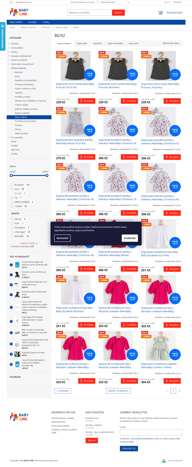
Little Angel (22, 232)
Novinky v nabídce (94, 425)
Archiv (91, 440)
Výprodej (15, 149)
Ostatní (14, 145)
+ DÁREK (21, 206)
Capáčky (19, 92)
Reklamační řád (108, 2)
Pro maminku (17, 137)
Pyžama (18, 125)
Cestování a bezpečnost (22, 64)
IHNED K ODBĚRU (24, 202)
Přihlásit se (129, 448)
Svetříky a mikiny (22, 96)
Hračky (14, 52)
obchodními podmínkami (142, 438)
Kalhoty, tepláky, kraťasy (26, 109)
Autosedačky (17, 47)
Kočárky (15, 43)
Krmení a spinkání (19, 60)
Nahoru (64, 390)
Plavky (18, 129)
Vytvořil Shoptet (175, 460)
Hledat (118, 12)
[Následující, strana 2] (173, 391)
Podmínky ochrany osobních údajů (64, 431)
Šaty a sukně (21, 117)
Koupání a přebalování (21, 56)
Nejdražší (97, 43)
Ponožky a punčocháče (25, 121)
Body (17, 76)
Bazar (13, 141)
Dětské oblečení (18, 68)
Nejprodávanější (115, 43)
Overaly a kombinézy (24, 84)
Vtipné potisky (21, 133)
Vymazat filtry (27, 243)
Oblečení (18, 72)
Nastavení (62, 238)
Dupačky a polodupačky (26, 80)
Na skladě (22, 184)
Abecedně (133, 43)
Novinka (20, 193)
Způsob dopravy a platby (83, 2)
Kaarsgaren (22, 227)
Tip (18, 197)
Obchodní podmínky (60, 425)
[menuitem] (16, 22)
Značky (14, 153)
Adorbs (20, 219)
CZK (166, 2)
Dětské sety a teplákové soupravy (30, 100)
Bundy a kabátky (22, 113)
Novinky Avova (92, 418)
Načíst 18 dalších (118, 390)
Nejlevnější (82, 43)
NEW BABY (22, 236)
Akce (19, 189)
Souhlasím (130, 238)
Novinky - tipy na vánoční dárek (100, 432)
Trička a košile (21, 104)
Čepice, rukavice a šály (25, 88)
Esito (19, 223)
